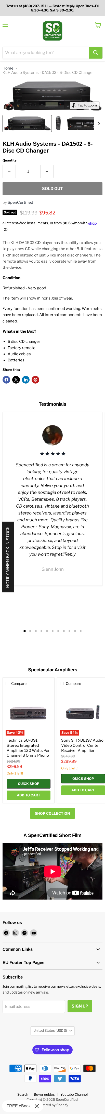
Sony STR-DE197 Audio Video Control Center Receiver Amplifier (82, 745)
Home (8, 68)
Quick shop (28, 784)
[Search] (95, 53)
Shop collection (52, 813)
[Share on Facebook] (6, 380)
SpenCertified (20, 202)
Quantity (10, 160)
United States (50, 1030)
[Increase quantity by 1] (47, 171)
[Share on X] (16, 380)
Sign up (80, 1006)
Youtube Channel (74, 1094)
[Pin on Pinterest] (35, 380)
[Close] (37, 1106)
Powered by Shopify (52, 1105)
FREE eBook (19, 1106)
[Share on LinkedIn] (26, 380)
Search (22, 1094)
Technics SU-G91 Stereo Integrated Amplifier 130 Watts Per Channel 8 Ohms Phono (28, 748)
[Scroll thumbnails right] (98, 123)
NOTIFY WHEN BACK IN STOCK (8, 557)
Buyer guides (44, 1094)
